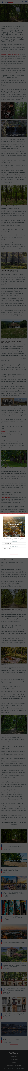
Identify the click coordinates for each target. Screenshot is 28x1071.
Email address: (14, 546)
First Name (14, 541)
